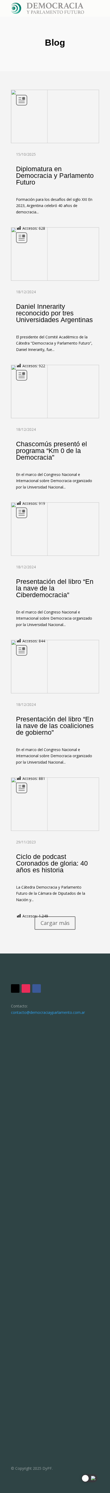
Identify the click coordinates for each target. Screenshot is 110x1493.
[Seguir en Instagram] (26, 988)
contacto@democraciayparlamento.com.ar (48, 1012)
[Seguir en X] (15, 988)
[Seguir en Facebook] (36, 988)
